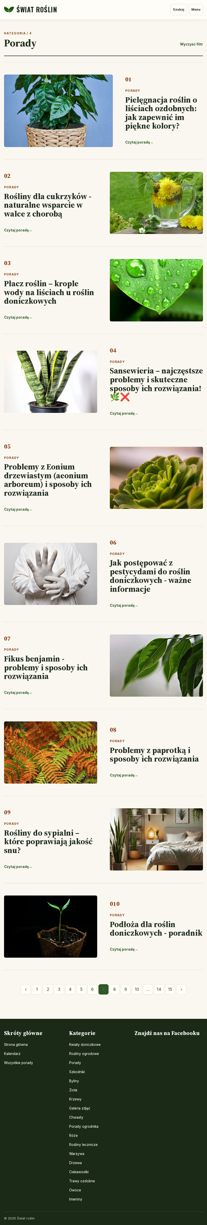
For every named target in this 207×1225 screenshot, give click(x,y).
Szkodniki (77, 1072)
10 (137, 989)
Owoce (75, 1190)
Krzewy (75, 1099)
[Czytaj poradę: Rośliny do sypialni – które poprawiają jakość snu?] (156, 839)
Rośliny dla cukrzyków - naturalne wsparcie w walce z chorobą (47, 205)
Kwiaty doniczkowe (85, 1045)
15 (170, 989)
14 (159, 989)
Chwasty (76, 1117)
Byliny (74, 1081)
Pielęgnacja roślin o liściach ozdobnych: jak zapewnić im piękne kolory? (161, 113)
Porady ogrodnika (83, 1126)
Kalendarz (12, 1054)
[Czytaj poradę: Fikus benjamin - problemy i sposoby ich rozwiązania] (156, 665)
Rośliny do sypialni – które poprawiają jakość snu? (48, 841)
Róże (73, 1136)
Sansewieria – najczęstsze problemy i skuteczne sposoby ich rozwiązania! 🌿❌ (156, 384)
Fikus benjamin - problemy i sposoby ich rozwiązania (46, 667)
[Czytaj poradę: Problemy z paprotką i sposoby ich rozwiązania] (50, 752)
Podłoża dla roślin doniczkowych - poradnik (156, 929)
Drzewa (75, 1163)
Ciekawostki (79, 1172)
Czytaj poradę (139, 142)
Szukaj (178, 9)
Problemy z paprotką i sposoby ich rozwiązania (154, 755)
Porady (132, 90)
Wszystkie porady (18, 1063)
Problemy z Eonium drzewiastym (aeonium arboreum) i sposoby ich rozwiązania (48, 480)
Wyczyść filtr (191, 44)
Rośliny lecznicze (83, 1145)
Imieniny (75, 1199)
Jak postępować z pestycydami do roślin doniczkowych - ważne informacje (150, 576)
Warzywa (76, 1154)
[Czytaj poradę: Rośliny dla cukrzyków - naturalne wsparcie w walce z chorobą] (156, 203)
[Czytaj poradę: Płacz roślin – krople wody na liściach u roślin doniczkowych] (156, 290)
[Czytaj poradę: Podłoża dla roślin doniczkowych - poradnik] (50, 927)
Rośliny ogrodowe (84, 1054)
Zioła (73, 1090)
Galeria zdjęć (79, 1108)
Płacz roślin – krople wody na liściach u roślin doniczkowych (49, 292)
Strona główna (16, 1045)
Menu (195, 9)
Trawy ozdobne (82, 1181)
